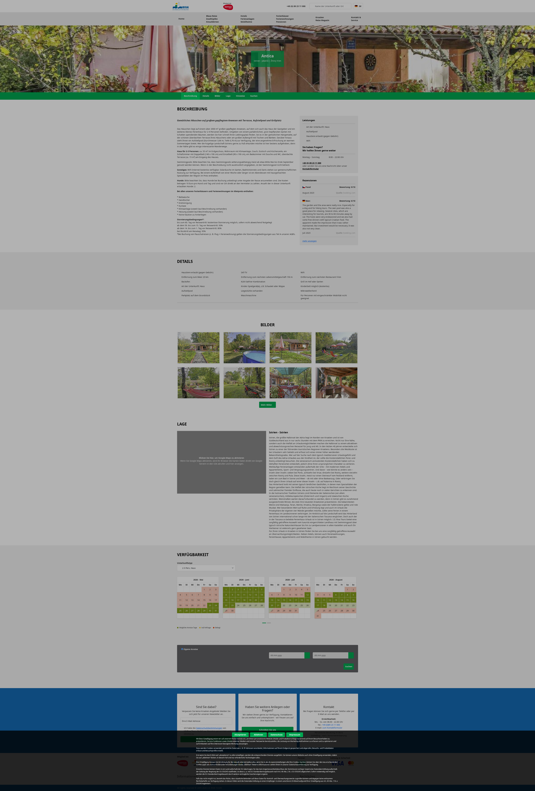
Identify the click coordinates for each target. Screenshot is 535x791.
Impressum (294, 734)
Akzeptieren (240, 734)
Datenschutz (277, 734)
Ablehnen (258, 734)
